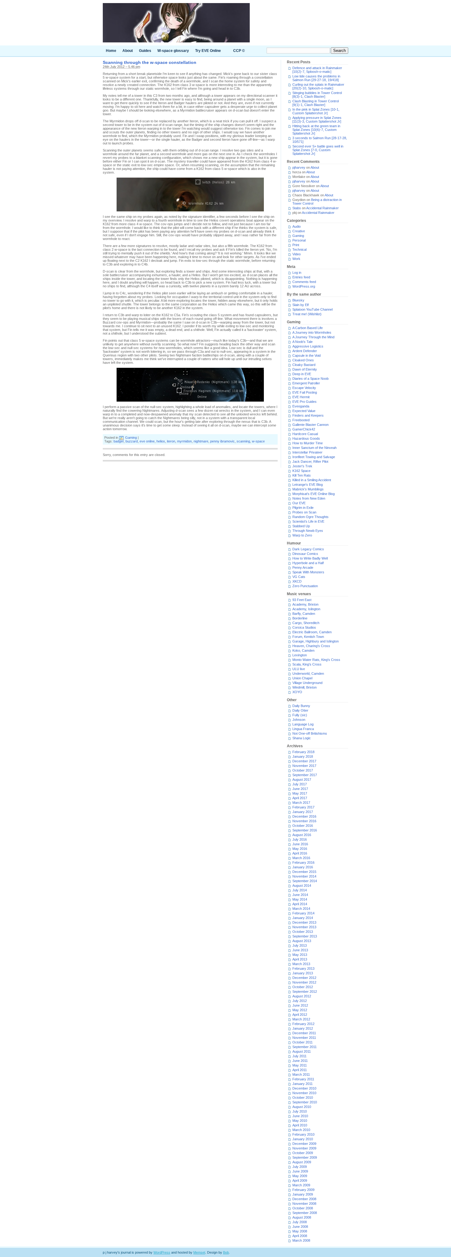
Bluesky (298, 300)
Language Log (303, 724)
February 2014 (303, 913)
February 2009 (303, 1190)
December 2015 (304, 872)
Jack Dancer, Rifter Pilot (310, 461)
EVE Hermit (301, 397)
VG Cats (298, 577)
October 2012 (302, 987)
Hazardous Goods (306, 438)
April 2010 (299, 1125)
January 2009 (302, 1194)
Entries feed (301, 277)
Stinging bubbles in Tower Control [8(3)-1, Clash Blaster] (317, 94)
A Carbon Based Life (307, 328)
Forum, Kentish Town (308, 636)
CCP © (239, 51)
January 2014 (302, 918)
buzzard (131, 441)
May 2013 (299, 954)
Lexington (299, 655)
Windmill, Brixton (304, 687)
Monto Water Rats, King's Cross (316, 660)
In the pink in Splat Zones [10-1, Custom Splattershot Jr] (315, 111)
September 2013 (304, 936)
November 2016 (304, 821)
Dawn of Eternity (304, 369)
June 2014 (300, 895)
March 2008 (301, 1240)
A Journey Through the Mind (313, 337)
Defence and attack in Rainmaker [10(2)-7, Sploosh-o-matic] (317, 69)
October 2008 (302, 1208)
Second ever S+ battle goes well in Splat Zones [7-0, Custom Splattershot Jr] (317, 149)
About (127, 51)
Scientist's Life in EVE (308, 521)
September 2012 (304, 991)
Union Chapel (302, 678)
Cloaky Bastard (303, 365)
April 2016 (299, 853)
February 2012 (303, 1024)
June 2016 (300, 844)
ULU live (298, 669)
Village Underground (307, 683)
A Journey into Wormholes (311, 332)
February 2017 (303, 807)
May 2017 (299, 793)
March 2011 (301, 1074)
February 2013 (303, 968)
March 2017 (301, 802)
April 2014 (299, 904)
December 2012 (304, 978)
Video (296, 254)
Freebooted (301, 420)
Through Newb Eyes (307, 530)
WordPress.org (303, 286)
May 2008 (299, 1231)
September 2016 (304, 830)
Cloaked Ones (303, 360)
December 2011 (304, 1033)
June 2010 (300, 1116)
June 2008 (300, 1226)
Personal (299, 240)
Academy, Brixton (305, 604)
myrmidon (184, 441)
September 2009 (304, 1157)
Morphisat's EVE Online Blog (313, 494)
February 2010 (303, 1134)
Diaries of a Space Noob (310, 378)
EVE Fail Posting (304, 392)
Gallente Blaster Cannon (310, 424)
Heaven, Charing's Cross (311, 646)
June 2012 (300, 1005)
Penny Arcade (302, 567)
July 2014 (299, 890)
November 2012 (304, 982)
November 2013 (304, 927)
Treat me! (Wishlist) (307, 314)
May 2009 (299, 1176)
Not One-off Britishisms (309, 733)
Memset (199, 1252)
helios (160, 441)
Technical (299, 249)
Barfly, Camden (303, 613)
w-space (258, 441)
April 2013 (299, 959)
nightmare (201, 441)
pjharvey (298, 167)
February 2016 (303, 862)
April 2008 (299, 1236)
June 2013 (300, 950)
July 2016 (299, 839)
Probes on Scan (304, 512)
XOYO (297, 692)
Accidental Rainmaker (322, 208)
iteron (171, 441)
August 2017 (301, 779)
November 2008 (304, 1203)
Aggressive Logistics (307, 346)
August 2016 (301, 835)
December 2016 (304, 816)
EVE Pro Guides (304, 401)
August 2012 (301, 996)
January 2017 (302, 812)
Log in (296, 272)
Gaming (131, 437)
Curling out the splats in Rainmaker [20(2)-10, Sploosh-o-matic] (318, 86)
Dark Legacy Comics (308, 549)
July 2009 (299, 1167)
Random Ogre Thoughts (310, 517)
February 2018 (303, 752)
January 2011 (302, 1084)
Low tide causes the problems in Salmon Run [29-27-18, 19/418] (316, 78)
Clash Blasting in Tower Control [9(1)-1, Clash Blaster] (315, 103)
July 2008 (299, 1222)
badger (119, 441)
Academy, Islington (306, 609)
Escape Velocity (304, 388)
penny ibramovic (222, 441)
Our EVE (299, 503)
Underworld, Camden (308, 673)
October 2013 (302, 931)
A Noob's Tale (302, 342)
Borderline (299, 618)
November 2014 (304, 876)
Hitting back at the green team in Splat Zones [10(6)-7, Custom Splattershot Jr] (316, 129)
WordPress (161, 1252)
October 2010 (302, 1097)
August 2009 (301, 1162)
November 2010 (304, 1093)
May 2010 (299, 1120)
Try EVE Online (208, 51)
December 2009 (304, 1143)
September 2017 (304, 775)
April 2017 (299, 798)
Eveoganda (300, 406)
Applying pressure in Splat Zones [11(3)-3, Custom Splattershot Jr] (316, 119)
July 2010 (299, 1111)
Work (296, 259)
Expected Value (303, 411)
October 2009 (302, 1153)
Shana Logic (301, 738)
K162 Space (301, 471)
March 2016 (301, 858)
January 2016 (302, 867)
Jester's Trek (302, 466)
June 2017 (300, 789)
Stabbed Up (301, 526)
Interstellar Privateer (307, 452)
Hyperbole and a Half (308, 563)
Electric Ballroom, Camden (312, 632)
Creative (298, 231)
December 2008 (304, 1199)
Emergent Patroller (306, 383)
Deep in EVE (301, 374)
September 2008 (304, 1213)
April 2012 (299, 1014)
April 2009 (299, 1180)
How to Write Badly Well (310, 558)
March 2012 (301, 1019)
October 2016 (302, 825)
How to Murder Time (307, 443)
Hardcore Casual (305, 434)
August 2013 (301, 941)
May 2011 (299, 1065)
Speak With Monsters (308, 572)
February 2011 (303, 1079)
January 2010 (302, 1139)
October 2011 (302, 1042)
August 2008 (301, 1217)
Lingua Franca (303, 729)
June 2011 (300, 1061)
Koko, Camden (303, 650)
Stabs (296, 208)
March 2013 (301, 964)
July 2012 (299, 1001)
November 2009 (304, 1148)
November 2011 (304, 1037)
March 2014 (301, 908)
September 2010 (304, 1102)
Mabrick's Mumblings (308, 489)
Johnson (298, 719)
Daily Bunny (301, 706)
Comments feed (304, 282)
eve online (147, 441)
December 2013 (304, 922)
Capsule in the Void (306, 355)
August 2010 (301, 1107)
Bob (226, 1252)
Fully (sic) (299, 715)
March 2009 (301, 1185)
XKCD (297, 581)
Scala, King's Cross (307, 664)
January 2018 (302, 756)
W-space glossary (173, 51)
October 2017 (302, 770)
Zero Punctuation (305, 586)
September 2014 (304, 881)
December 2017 (304, 761)
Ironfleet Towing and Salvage (313, 457)
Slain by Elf (300, 305)
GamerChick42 (303, 429)
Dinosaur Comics (305, 554)
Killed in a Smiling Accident (311, 480)
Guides (145, 51)
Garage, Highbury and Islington (315, 641)
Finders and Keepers (308, 415)
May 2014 (299, 899)
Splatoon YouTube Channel (312, 309)
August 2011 (301, 1051)
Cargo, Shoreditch (305, 623)
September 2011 (304, 1047)
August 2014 (301, 885)
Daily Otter (300, 710)
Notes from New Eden (308, 498)
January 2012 (302, 1028)
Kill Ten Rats (301, 475)
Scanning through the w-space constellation (149, 62)
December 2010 (304, 1088)
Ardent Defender (304, 351)
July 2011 (299, 1056)
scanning (243, 441)
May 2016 (299, 848)
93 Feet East (301, 600)
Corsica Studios (304, 627)
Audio (296, 226)
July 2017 (299, 784)
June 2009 (300, 1171)
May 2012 (299, 1010)
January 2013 (302, 973)
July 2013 (299, 945)
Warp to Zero (302, 535)
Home (111, 51)
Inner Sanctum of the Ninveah (314, 448)
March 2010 (301, 1130)
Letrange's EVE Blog (307, 484)
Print (295, 245)
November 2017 (304, 766)
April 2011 (299, 1070)
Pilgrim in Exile (303, 507)
